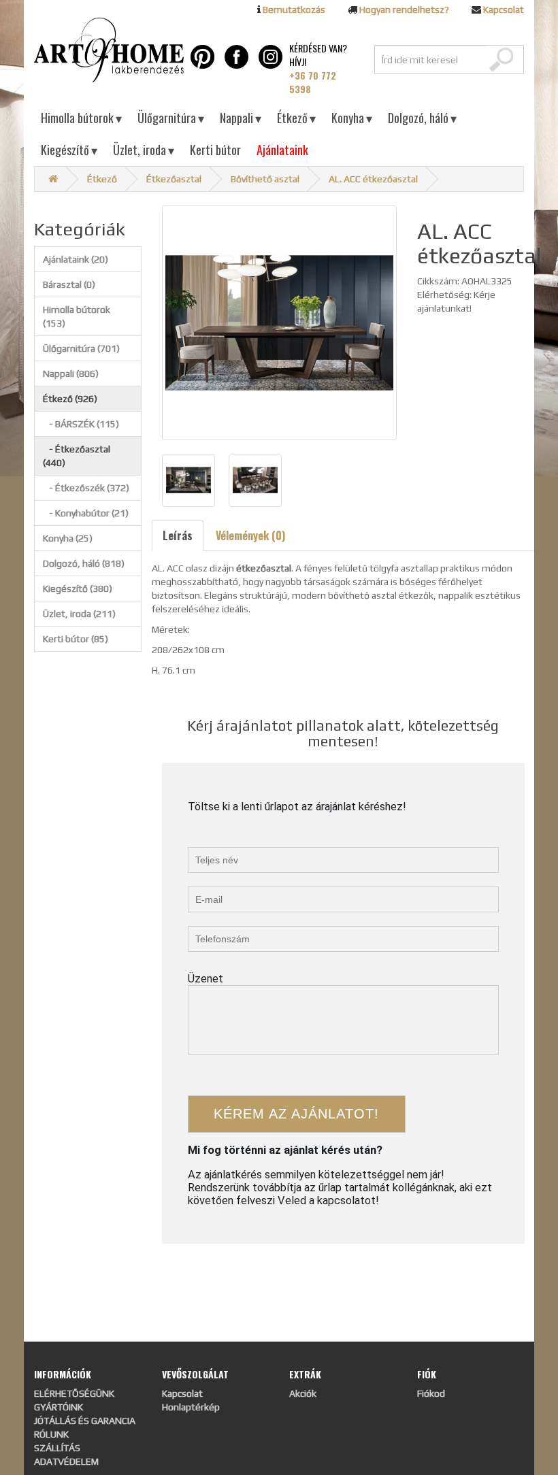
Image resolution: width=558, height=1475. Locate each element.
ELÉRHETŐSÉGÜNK (74, 1393)
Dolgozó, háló (422, 118)
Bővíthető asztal (265, 178)
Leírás (178, 535)
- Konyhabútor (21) (86, 513)
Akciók (302, 1393)
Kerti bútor (215, 150)
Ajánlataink (282, 150)
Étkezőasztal (173, 178)
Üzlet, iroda (143, 150)
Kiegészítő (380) (77, 588)
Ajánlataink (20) (75, 259)
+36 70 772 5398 (312, 82)
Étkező (296, 118)
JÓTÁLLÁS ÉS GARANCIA (84, 1420)
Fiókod (431, 1393)
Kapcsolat (503, 9)
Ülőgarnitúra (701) (81, 348)
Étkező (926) (70, 398)
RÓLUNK (51, 1434)
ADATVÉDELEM (66, 1461)
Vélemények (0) (250, 535)
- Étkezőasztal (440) (76, 456)
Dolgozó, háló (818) (84, 563)
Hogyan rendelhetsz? (404, 9)
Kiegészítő (69, 150)
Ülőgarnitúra (170, 118)
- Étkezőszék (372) (86, 487)
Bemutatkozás (294, 9)
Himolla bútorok (81, 118)
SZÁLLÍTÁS (57, 1447)
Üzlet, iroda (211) (79, 613)
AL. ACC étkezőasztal (373, 178)
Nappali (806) (71, 373)
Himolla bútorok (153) (76, 316)
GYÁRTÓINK (58, 1407)
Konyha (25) (68, 538)
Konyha (351, 118)
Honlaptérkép (191, 1407)
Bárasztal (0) (69, 284)
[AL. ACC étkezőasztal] (279, 322)
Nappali (240, 118)
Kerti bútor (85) (75, 638)
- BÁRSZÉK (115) (81, 423)
